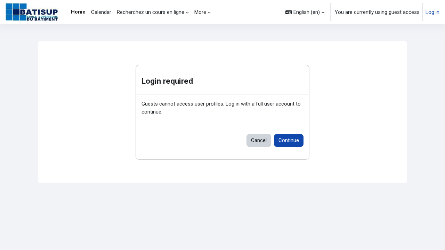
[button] (305, 12)
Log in (432, 12)
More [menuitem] (200, 12)
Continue (288, 140)
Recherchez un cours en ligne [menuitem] (150, 12)
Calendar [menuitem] (101, 12)
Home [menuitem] (78, 12)
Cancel (259, 140)
